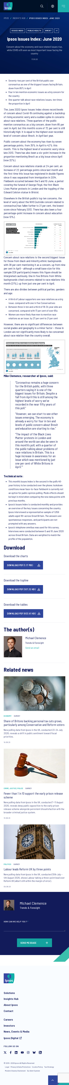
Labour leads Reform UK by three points (27, 869)
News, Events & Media (16, 1031)
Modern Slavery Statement (15, 1071)
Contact (8, 1011)
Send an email (32, 647)
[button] (41, 6)
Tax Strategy (49, 1067)
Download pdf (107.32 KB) (21, 589)
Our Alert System (33, 1071)
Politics (7, 864)
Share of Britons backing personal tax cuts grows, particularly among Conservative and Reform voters (34, 723)
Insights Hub (19, 18)
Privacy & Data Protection (21, 1067)
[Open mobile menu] (63, 6)
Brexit (48, 30)
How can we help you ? (16, 921)
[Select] (52, 6)
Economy (8, 716)
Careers (8, 1019)
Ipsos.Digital (11, 1038)
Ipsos (6, 18)
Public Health (34, 30)
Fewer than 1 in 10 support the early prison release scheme (33, 795)
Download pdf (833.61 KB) (21, 613)
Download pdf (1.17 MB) (20, 565)
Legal (7, 1067)
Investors (9, 1025)
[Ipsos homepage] (9, 6)
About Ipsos (11, 1005)
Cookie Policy (37, 1067)
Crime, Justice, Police (13, 788)
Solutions (9, 993)
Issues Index (17, 30)
